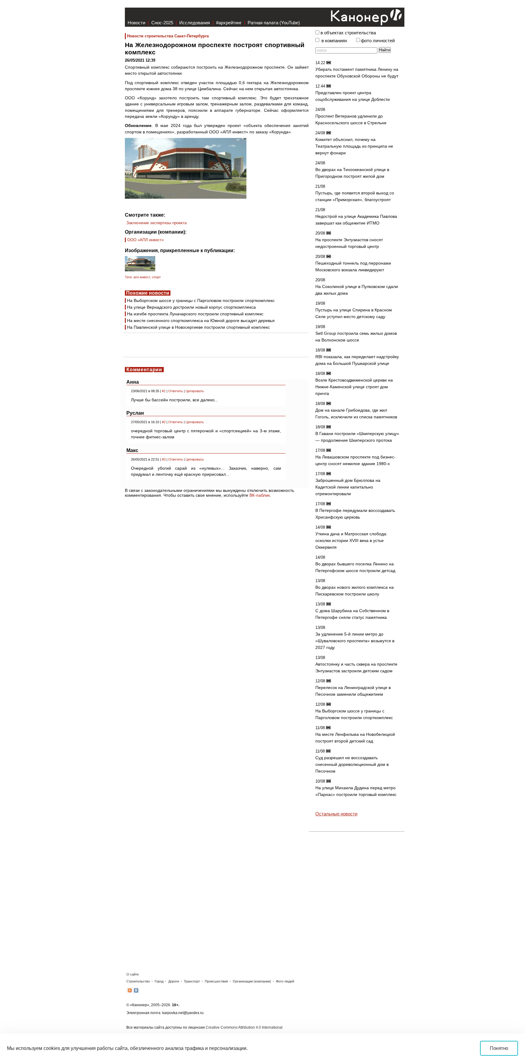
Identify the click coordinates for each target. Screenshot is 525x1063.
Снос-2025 (162, 22)
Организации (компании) (252, 981)
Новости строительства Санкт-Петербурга (168, 36)
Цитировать (195, 391)
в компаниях (334, 40)
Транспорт (192, 981)
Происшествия (216, 981)
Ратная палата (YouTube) (274, 22)
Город (159, 981)
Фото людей (285, 981)
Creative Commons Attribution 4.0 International (244, 1027)
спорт (156, 277)
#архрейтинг (229, 22)
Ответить (175, 391)
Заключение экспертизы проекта (156, 223)
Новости (136, 22)
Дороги (173, 981)
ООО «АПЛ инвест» (145, 240)
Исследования (194, 22)
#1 (164, 391)
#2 (164, 422)
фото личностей (378, 40)
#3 (164, 459)
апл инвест (141, 277)
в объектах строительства (348, 32)
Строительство (138, 981)
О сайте (132, 974)
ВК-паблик (259, 495)
